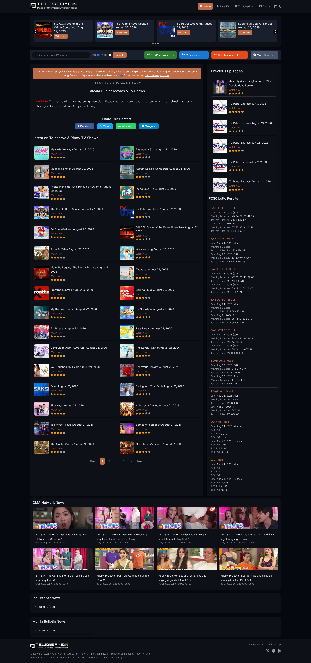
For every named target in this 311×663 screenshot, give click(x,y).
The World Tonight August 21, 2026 (157, 366)
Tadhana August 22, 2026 (152, 269)
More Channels (266, 55)
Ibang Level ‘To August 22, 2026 (156, 188)
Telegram (150, 126)
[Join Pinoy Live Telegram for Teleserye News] (273, 651)
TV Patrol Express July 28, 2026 (248, 142)
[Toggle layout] (275, 6)
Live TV (224, 6)
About (266, 6)
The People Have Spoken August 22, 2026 (77, 208)
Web (94, 54)
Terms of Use (274, 644)
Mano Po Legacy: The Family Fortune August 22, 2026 (81, 269)
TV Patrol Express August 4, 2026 (250, 181)
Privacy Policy (255, 644)
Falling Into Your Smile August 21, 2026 (160, 386)
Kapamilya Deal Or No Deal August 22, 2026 (163, 168)
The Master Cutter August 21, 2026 (72, 443)
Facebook (86, 126)
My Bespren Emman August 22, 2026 (74, 309)
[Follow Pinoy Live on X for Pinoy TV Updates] (267, 651)
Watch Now (60, 36)
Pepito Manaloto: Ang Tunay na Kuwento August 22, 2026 (81, 188)
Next (140, 461)
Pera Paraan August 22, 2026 (154, 328)
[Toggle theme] (280, 6)
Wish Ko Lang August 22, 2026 (155, 249)
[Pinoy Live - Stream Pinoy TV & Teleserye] (54, 8)
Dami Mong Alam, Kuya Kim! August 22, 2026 (79, 347)
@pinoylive (65, 71)
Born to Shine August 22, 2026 (155, 289)
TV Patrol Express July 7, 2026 (247, 103)
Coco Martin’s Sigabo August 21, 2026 (159, 443)
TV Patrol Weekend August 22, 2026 (158, 208)
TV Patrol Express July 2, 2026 (248, 161)
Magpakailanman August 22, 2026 (72, 168)
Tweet (106, 126)
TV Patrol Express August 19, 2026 (250, 123)
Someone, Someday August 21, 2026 (159, 424)
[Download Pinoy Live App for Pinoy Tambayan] (279, 651)
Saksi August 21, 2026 (64, 386)
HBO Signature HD (231, 54)
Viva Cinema (196, 54)
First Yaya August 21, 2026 (67, 405)
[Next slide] (275, 32)
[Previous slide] (35, 32)
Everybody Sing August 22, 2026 (156, 149)
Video (104, 54)
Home (207, 6)
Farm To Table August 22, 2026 (70, 249)
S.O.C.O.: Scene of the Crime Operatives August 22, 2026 (70, 27)
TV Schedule (245, 6)
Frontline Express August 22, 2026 (72, 289)
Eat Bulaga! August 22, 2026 (68, 328)
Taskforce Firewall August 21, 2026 (72, 424)
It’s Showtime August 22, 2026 (155, 309)
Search (120, 54)
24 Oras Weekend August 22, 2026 (72, 229)
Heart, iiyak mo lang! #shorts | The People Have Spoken (250, 83)
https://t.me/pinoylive (157, 75)
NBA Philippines (162, 54)
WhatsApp (127, 126)
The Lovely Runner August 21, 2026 (158, 347)
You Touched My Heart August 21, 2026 (75, 366)
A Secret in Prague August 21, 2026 (157, 405)
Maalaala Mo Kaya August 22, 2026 (72, 149)
